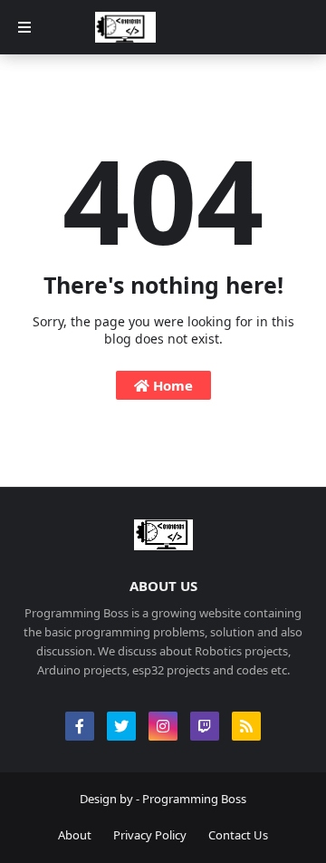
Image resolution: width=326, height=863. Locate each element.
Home (171, 385)
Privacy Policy (150, 835)
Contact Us (238, 835)
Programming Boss (194, 798)
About (74, 835)
